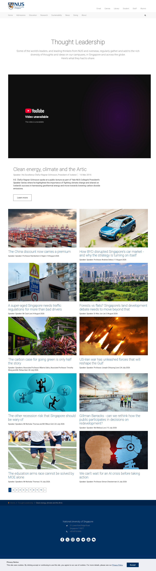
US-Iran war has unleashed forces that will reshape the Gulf (109, 361)
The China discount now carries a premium (39, 252)
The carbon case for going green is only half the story (39, 361)
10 (41, 490)
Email (99, 8)
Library (116, 8)
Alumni (143, 8)
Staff (135, 8)
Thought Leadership (25, 503)
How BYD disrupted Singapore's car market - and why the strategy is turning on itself (111, 253)
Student (126, 8)
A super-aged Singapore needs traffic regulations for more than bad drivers (35, 307)
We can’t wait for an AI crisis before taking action (109, 475)
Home (12, 503)
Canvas (107, 8)
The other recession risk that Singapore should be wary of (42, 418)
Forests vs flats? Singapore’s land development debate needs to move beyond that (113, 307)
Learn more (22, 197)
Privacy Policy (117, 565)
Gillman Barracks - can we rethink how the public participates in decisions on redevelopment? (109, 419)
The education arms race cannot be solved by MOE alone (41, 475)
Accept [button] (133, 565)
